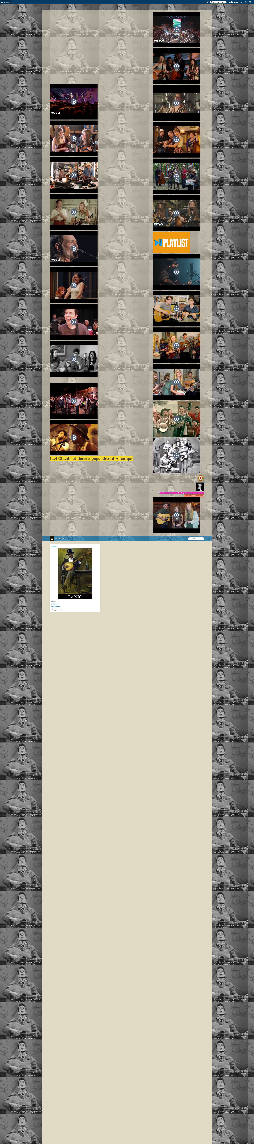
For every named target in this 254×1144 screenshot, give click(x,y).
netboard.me (235, 2)
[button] (250, 2)
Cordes (54, 546)
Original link (56, 604)
